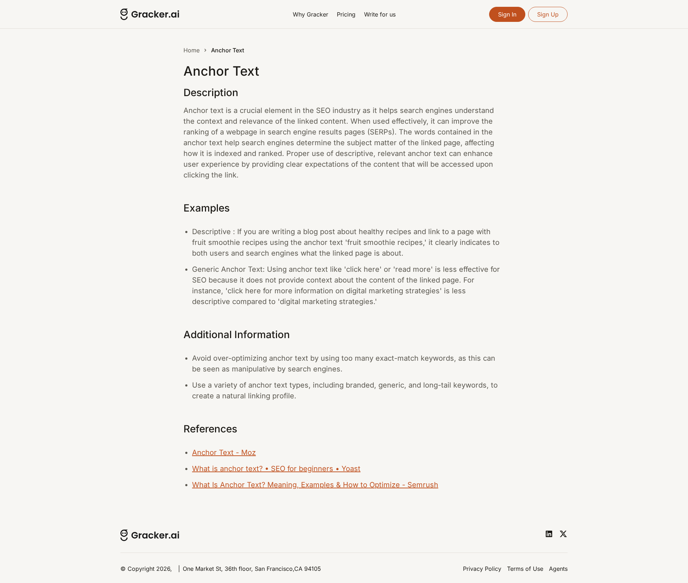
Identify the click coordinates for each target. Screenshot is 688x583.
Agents (558, 568)
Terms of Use (525, 568)
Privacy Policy (482, 568)
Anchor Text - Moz (224, 452)
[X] (563, 534)
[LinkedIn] (549, 534)
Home (191, 50)
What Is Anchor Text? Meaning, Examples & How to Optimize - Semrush (315, 484)
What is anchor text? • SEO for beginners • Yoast (276, 468)
